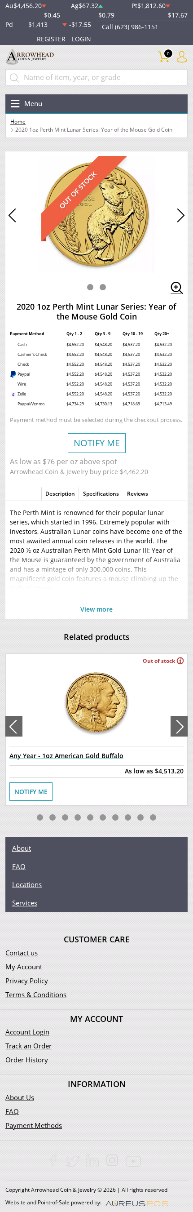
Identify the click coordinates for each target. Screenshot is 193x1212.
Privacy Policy (26, 980)
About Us (19, 1097)
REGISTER (51, 39)
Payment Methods (33, 1125)
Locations (27, 884)
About (21, 848)
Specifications (101, 493)
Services (24, 902)
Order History (26, 1059)
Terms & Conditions (35, 994)
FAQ (19, 866)
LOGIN (81, 39)
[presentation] (13, 726)
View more (96, 609)
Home (18, 121)
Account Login (27, 1031)
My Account (23, 966)
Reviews (137, 493)
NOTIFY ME (97, 443)
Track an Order (28, 1045)
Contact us (21, 952)
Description (60, 493)
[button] (90, 287)
